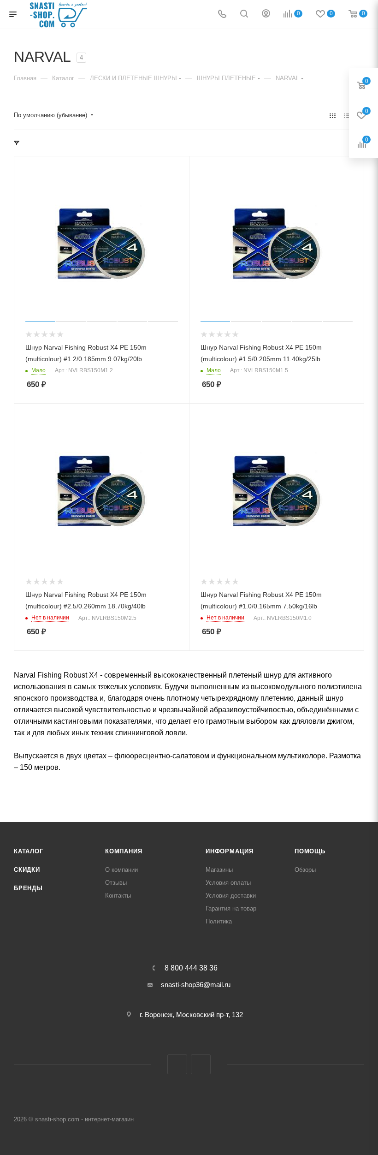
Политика (219, 921)
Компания (123, 851)
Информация (230, 851)
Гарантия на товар (231, 908)
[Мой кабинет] (266, 14)
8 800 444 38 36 (191, 968)
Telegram (177, 1064)
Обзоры (305, 869)
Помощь (310, 851)
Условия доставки (231, 895)
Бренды (28, 888)
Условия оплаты (228, 882)
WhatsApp (201, 1064)
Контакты (118, 895)
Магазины (219, 869)
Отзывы (116, 882)
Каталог (28, 851)
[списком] (347, 115)
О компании (121, 869)
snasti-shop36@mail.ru (195, 984)
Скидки (27, 869)
